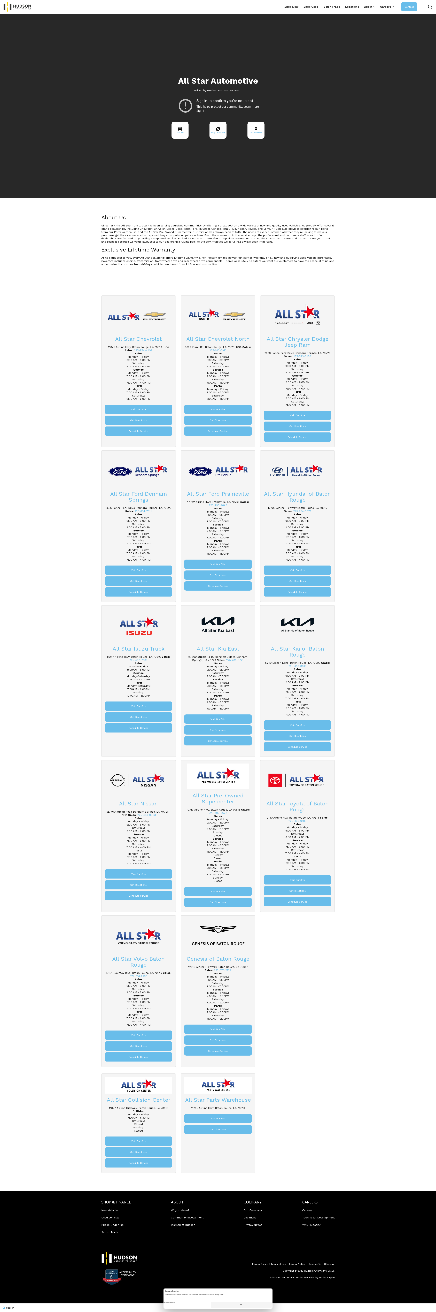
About (368, 6)
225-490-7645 (218, 505)
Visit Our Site (138, 409)
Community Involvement (187, 1217)
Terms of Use (278, 1264)
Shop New (291, 6)
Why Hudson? (180, 1210)
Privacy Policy (260, 1264)
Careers (385, 6)
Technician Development (318, 1217)
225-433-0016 (297, 666)
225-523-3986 (302, 356)
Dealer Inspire (327, 1277)
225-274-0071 (302, 511)
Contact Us (314, 1264)
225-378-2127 (222, 970)
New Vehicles (110, 1210)
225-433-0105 (297, 820)
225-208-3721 (235, 660)
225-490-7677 (218, 812)
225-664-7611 (143, 511)
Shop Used (310, 6)
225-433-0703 (146, 815)
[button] (430, 6)
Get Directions (138, 420)
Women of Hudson (183, 1224)
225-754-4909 (143, 350)
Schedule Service (138, 431)
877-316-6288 (138, 976)
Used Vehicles (110, 1217)
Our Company (253, 1210)
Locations (352, 6)
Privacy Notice (253, 1224)
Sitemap (329, 1264)
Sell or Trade (109, 1232)
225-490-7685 (138, 660)
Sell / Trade (332, 6)
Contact (409, 6)
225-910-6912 (218, 350)
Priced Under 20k (112, 1224)
